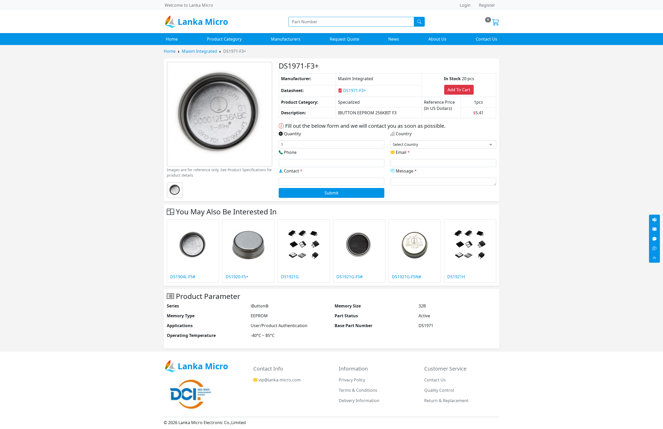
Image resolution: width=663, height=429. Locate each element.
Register (487, 5)
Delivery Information (359, 400)
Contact (292, 171)
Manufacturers (285, 39)
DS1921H (456, 277)
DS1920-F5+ (237, 277)
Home (172, 39)
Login (465, 5)
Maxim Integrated (199, 51)
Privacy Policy (352, 380)
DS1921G (290, 277)
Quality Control (439, 390)
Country (403, 134)
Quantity (292, 134)
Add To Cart (459, 90)
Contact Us (486, 39)
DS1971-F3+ (354, 90)
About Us (437, 39)
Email (402, 152)
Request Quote (344, 39)
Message (406, 171)
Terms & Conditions (358, 390)
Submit (331, 193)
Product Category (224, 39)
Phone (290, 152)
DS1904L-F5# (182, 277)
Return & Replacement (446, 400)
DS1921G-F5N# (406, 277)
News (393, 39)
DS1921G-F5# (349, 277)
